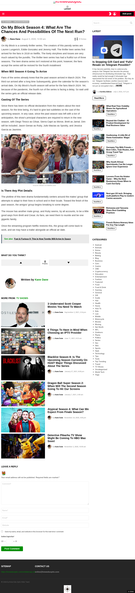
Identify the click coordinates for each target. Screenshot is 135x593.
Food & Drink (100, 287)
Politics (98, 338)
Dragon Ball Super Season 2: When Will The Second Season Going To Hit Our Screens (67, 386)
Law (96, 314)
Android (98, 245)
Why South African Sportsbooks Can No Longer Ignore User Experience (119, 164)
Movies (98, 322)
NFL (97, 330)
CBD (97, 269)
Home (97, 306)
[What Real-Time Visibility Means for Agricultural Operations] (98, 109)
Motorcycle (99, 319)
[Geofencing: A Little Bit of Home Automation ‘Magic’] (98, 138)
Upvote (20, 262)
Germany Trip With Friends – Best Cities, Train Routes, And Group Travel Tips (120, 149)
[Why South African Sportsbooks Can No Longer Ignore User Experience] (98, 165)
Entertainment (101, 277)
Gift (96, 295)
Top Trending (100, 361)
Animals (98, 248)
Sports (97, 348)
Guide (97, 298)
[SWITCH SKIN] (110, 13)
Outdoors (99, 332)
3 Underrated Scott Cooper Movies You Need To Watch (65, 305)
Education (99, 274)
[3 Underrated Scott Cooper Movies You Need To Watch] (23, 314)
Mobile (98, 316)
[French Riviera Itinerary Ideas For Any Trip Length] (98, 224)
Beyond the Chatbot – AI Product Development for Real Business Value (117, 122)
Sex (96, 343)
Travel (97, 364)
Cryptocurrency (101, 271)
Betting (98, 255)
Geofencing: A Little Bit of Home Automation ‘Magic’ (118, 136)
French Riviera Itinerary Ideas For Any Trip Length (119, 223)
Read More (99, 98)
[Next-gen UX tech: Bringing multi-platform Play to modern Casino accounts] (98, 195)
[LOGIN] (114, 13)
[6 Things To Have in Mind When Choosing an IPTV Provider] (23, 341)
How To (98, 308)
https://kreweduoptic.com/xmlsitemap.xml (18, 572)
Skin (97, 345)
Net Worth (99, 327)
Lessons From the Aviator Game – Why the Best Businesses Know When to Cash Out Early (118, 180)
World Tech (99, 372)
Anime (97, 250)
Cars (97, 263)
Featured (99, 282)
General (98, 293)
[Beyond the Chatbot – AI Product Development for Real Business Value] (98, 123)
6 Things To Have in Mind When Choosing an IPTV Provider (67, 331)
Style (97, 351)
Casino (98, 266)
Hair (96, 300)
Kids (97, 311)
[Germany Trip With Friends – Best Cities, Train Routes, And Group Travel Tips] (98, 150)
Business (99, 261)
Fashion (98, 279)
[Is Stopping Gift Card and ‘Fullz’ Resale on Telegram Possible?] (113, 47)
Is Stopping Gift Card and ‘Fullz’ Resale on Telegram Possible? (112, 63)
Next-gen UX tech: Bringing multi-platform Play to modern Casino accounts (120, 195)
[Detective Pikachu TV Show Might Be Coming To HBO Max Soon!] (23, 446)
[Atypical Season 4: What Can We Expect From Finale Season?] (23, 420)
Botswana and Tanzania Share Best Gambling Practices (117, 210)
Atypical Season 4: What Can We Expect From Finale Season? (68, 411)
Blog (95, 57)
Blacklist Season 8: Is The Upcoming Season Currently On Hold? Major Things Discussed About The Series (67, 361)
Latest (67, 9)
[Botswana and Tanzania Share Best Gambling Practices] (98, 210)
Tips (96, 356)
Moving (98, 324)
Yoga (97, 375)
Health (97, 303)
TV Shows (22, 298)
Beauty (98, 253)
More (119, 85)
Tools (97, 359)
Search (131, 23)
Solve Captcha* (7, 537)
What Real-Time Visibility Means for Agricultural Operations (117, 108)
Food (97, 285)
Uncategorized (101, 369)
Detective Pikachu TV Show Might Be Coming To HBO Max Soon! (67, 438)
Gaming (98, 290)
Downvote (68, 262)
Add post (126, 13)
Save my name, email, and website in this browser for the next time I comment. (34, 532)
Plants (97, 335)
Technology (100, 353)
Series (97, 340)
